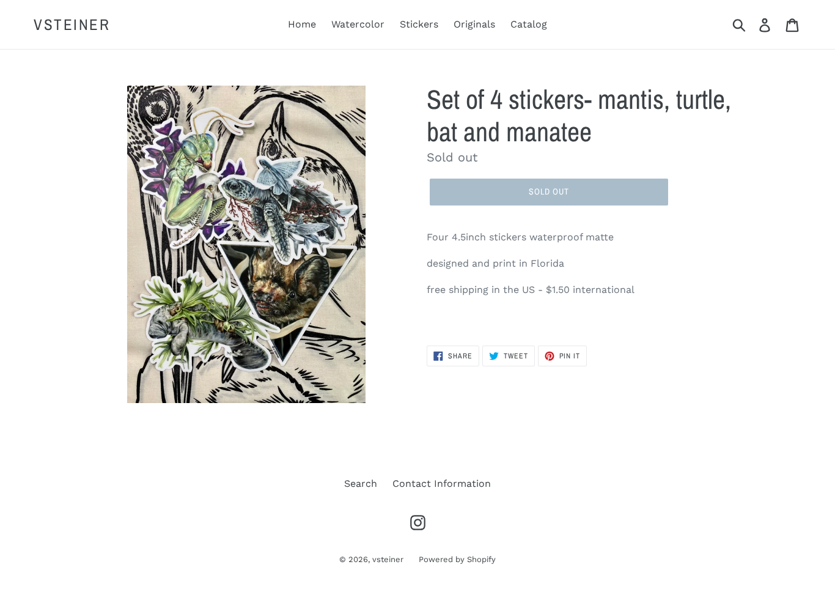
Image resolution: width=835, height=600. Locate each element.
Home (302, 24)
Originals (474, 24)
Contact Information (441, 483)
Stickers (419, 24)
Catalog (528, 24)
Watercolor (357, 24)
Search (360, 483)
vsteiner (72, 24)
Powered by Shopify (457, 559)
